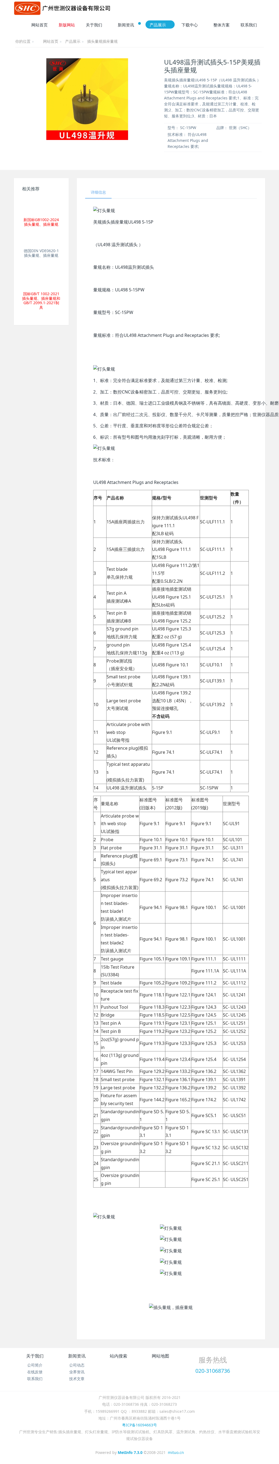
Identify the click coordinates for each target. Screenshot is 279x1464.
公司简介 (35, 1365)
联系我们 (35, 1378)
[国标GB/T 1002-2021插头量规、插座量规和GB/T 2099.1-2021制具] (41, 277)
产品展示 (72, 41)
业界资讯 (76, 1371)
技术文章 (76, 1378)
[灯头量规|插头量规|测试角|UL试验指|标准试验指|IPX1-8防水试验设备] (62, 8)
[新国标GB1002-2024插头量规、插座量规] (41, 206)
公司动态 (76, 1365)
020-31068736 (212, 1370)
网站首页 (39, 25)
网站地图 (160, 1356)
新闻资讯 (77, 1356)
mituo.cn (176, 1452)
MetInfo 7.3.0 (130, 1452)
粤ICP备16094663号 (139, 1425)
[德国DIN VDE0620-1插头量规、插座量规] (41, 240)
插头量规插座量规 (102, 41)
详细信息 (98, 192)
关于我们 (35, 1356)
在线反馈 (35, 1371)
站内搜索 (118, 1356)
